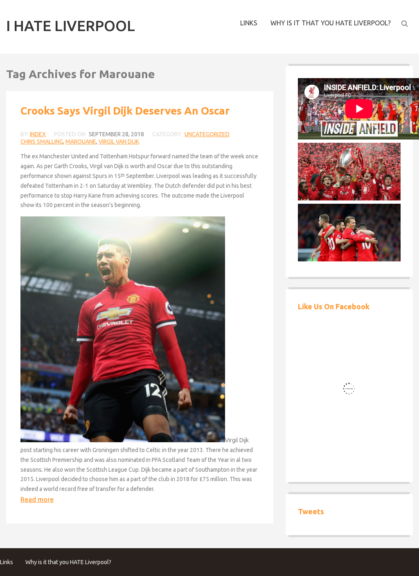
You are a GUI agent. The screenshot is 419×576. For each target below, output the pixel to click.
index (38, 134)
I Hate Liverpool (70, 25)
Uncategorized (207, 134)
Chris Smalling (41, 141)
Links (248, 23)
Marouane (80, 141)
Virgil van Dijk (119, 141)
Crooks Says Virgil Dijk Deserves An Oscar (125, 111)
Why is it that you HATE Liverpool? (330, 23)
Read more (37, 499)
